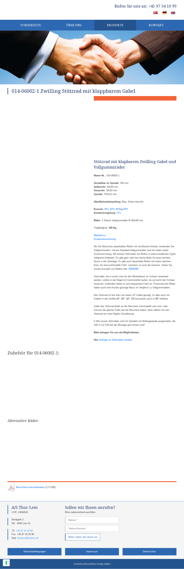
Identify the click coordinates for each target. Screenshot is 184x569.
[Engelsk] (173, 13)
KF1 (106, 209)
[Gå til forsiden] (34, 9)
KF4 (118, 209)
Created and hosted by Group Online (92, 564)
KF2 (112, 209)
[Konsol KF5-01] (113, 370)
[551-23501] (70, 465)
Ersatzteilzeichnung (105, 239)
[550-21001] (27, 436)
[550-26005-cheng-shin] (113, 436)
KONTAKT (156, 25)
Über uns (74, 25)
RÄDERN (133, 269)
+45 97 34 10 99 (24, 530)
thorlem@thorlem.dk (27, 538)
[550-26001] (70, 436)
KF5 (125, 209)
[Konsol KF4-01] (27, 370)
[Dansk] (156, 13)
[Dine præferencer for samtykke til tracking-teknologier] (6, 562)
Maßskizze (99, 235)
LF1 (119, 213)
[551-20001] (156, 436)
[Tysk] (165, 13)
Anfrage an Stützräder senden (115, 339)
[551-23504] (113, 465)
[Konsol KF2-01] (156, 370)
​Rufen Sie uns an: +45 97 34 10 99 (145, 6)
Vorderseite (30, 25)
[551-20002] (27, 465)
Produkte (115, 25)
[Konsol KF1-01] (70, 370)
